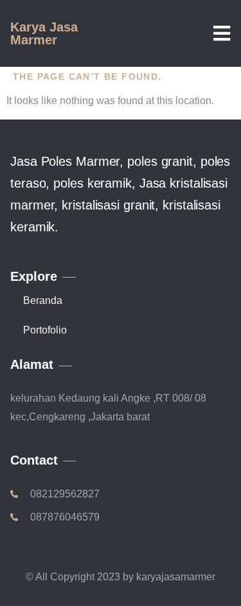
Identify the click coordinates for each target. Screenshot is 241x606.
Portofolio (45, 330)
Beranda (42, 300)
